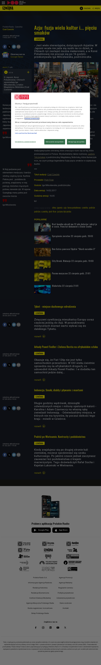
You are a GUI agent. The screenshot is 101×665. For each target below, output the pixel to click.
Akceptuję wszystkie (76, 142)
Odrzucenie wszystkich (55, 142)
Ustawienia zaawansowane (25, 141)
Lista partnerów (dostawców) (26, 133)
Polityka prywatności (31, 118)
